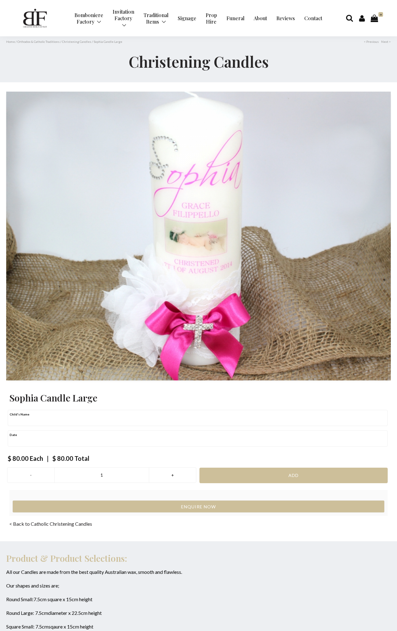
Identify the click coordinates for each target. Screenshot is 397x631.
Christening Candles (76, 41)
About (260, 18)
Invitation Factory (123, 14)
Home (10, 41)
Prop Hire (211, 18)
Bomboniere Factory (88, 18)
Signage (187, 18)
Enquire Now (198, 506)
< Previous (371, 41)
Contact (313, 18)
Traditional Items (156, 18)
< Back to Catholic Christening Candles (50, 524)
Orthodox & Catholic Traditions (38, 41)
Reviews (285, 18)
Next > (386, 41)
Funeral (235, 18)
